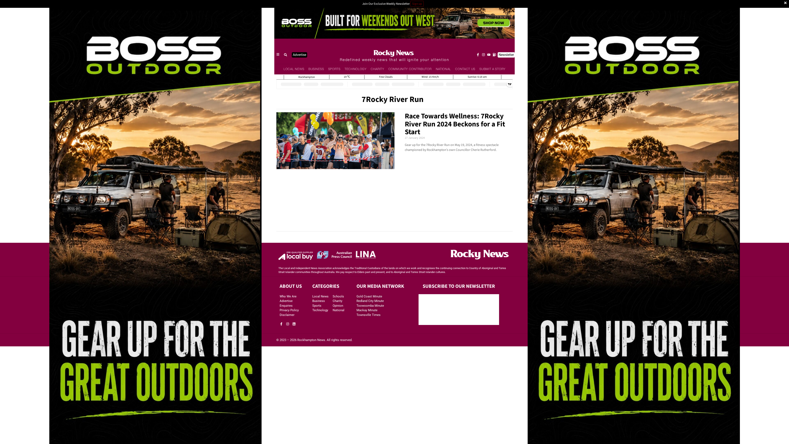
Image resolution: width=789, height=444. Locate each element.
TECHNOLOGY (356, 69)
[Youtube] (488, 54)
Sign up (417, 4)
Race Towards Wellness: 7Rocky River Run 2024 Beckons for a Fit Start (455, 124)
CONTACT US (465, 69)
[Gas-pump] (494, 54)
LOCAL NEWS (294, 69)
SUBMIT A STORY (492, 69)
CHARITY (377, 69)
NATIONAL (443, 69)
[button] (286, 55)
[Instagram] (483, 54)
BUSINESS (316, 69)
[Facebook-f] (478, 54)
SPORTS (334, 69)
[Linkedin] (294, 324)
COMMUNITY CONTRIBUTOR (410, 69)
